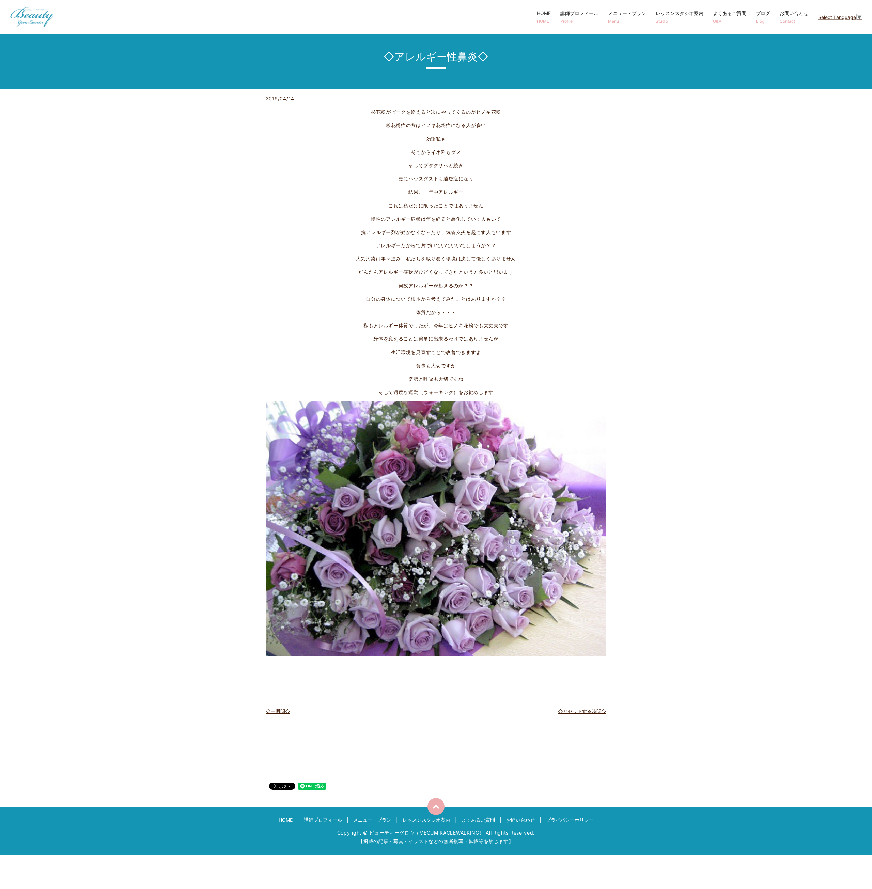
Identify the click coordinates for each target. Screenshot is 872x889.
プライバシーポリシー (570, 820)
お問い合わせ (794, 17)
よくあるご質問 (729, 17)
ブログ (763, 17)
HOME (544, 17)
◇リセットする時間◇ (582, 711)
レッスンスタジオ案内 (679, 17)
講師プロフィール (579, 17)
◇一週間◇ (278, 711)
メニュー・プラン (627, 17)
